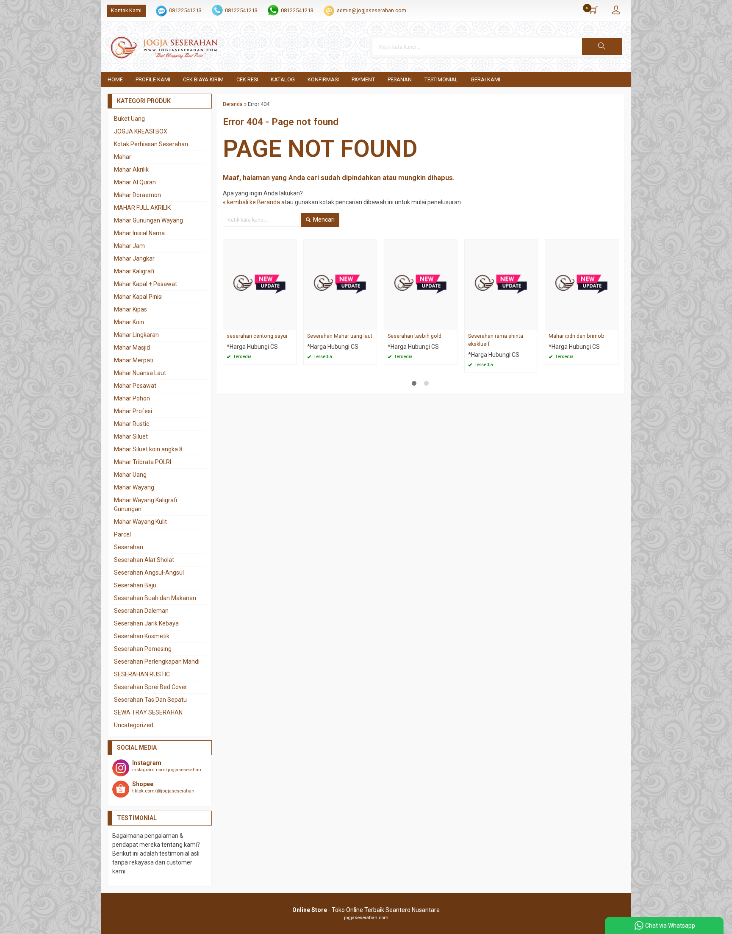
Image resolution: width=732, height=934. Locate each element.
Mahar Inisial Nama (139, 233)
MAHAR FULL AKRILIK (142, 207)
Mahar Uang (130, 474)
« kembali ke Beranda (251, 202)
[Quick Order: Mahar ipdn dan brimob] (613, 323)
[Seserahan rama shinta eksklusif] (501, 284)
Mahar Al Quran (135, 182)
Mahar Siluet (131, 436)
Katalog (283, 79)
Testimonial (441, 79)
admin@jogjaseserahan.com (371, 10)
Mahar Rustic (131, 423)
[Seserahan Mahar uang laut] (340, 284)
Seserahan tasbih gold (414, 336)
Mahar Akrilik (131, 169)
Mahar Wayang (134, 487)
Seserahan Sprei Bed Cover (150, 687)
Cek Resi (247, 79)
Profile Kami (153, 79)
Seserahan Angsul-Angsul (149, 572)
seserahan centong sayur (257, 336)
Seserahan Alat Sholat (144, 559)
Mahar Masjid (132, 347)
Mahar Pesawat (135, 385)
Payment (363, 79)
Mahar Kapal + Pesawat (145, 284)
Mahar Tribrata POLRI (142, 462)
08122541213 (185, 10)
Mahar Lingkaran (136, 334)
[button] (602, 46)
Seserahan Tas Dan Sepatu (150, 699)
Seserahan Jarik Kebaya (146, 623)
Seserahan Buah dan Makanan (155, 598)
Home (115, 79)
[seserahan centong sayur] (259, 284)
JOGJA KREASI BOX (140, 131)
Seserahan (128, 547)
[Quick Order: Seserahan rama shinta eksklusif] (532, 323)
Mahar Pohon (132, 398)
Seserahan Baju (135, 585)
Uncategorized (133, 725)
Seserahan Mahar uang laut (339, 336)
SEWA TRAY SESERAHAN (148, 712)
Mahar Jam (129, 245)
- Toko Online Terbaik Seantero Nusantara (366, 909)
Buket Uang (129, 118)
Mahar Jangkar (134, 258)
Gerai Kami (485, 79)
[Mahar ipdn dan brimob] (581, 284)
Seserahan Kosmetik (141, 636)
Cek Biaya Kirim (203, 79)
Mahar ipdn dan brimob (576, 336)
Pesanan (400, 79)
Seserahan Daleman (141, 610)
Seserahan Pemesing (143, 648)
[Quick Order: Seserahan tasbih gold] (452, 323)
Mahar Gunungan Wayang (148, 220)
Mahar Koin (129, 322)
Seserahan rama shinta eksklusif (495, 340)
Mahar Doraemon (137, 195)
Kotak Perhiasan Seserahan (151, 144)
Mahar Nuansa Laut (140, 373)
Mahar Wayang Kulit (140, 521)
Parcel (122, 534)
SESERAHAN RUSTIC (142, 674)
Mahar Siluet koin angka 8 (148, 449)
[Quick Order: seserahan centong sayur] (291, 323)
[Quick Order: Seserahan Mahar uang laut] (371, 323)
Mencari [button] (323, 219)
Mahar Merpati (133, 360)
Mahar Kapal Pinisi (138, 296)
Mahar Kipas (130, 309)
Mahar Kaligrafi (134, 271)
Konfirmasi (323, 79)
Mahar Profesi (133, 411)
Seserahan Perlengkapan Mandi (157, 661)
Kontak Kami (126, 10)
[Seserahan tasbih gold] (420, 284)
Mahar (122, 156)
